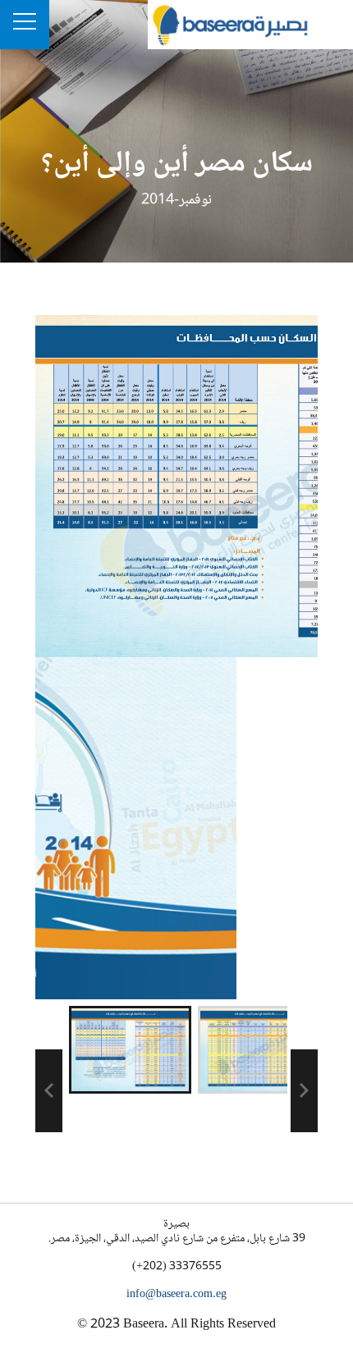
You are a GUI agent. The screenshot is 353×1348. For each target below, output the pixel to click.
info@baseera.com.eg (176, 1295)
